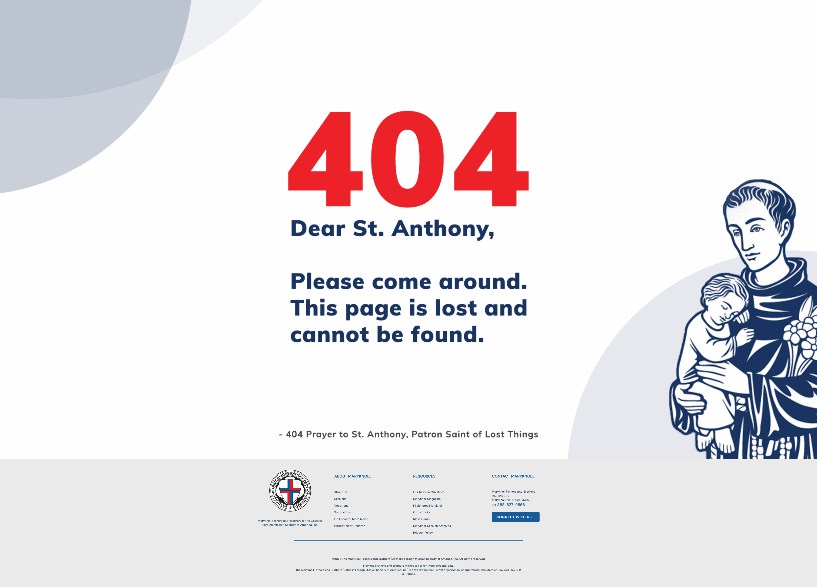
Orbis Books (421, 512)
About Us (340, 492)
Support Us (342, 512)
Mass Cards (421, 519)
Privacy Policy (423, 532)
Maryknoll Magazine (427, 499)
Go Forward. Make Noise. (351, 519)
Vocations (341, 505)
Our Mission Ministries (428, 492)
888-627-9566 (511, 504)
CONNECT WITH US (514, 517)
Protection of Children (349, 526)
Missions (340, 499)
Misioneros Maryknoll (427, 505)
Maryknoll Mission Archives (432, 526)
